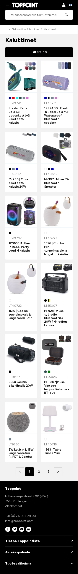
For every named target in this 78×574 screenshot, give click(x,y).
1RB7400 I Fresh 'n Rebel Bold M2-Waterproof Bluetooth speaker (56, 115)
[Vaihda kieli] (70, 5)
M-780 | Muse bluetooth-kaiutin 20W (19, 182)
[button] (58, 471)
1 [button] (29, 471)
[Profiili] (63, 5)
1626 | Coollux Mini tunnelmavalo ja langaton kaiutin (56, 248)
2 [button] (39, 471)
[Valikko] (7, 5)
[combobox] (39, 15)
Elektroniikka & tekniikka (25, 29)
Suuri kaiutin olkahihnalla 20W (21, 383)
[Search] (66, 15)
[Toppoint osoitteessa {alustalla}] (7, 529)
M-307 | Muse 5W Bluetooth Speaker (56, 182)
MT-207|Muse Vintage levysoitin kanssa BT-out (56, 387)
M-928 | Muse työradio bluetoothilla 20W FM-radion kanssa (55, 318)
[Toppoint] (25, 5)
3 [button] (48, 471)
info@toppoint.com (19, 521)
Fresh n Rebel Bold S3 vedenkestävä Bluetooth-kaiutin (19, 115)
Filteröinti (39, 52)
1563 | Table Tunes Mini (52, 451)
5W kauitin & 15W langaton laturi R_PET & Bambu (21, 453)
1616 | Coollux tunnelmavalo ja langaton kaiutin (20, 314)
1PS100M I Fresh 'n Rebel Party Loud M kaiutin (20, 246)
